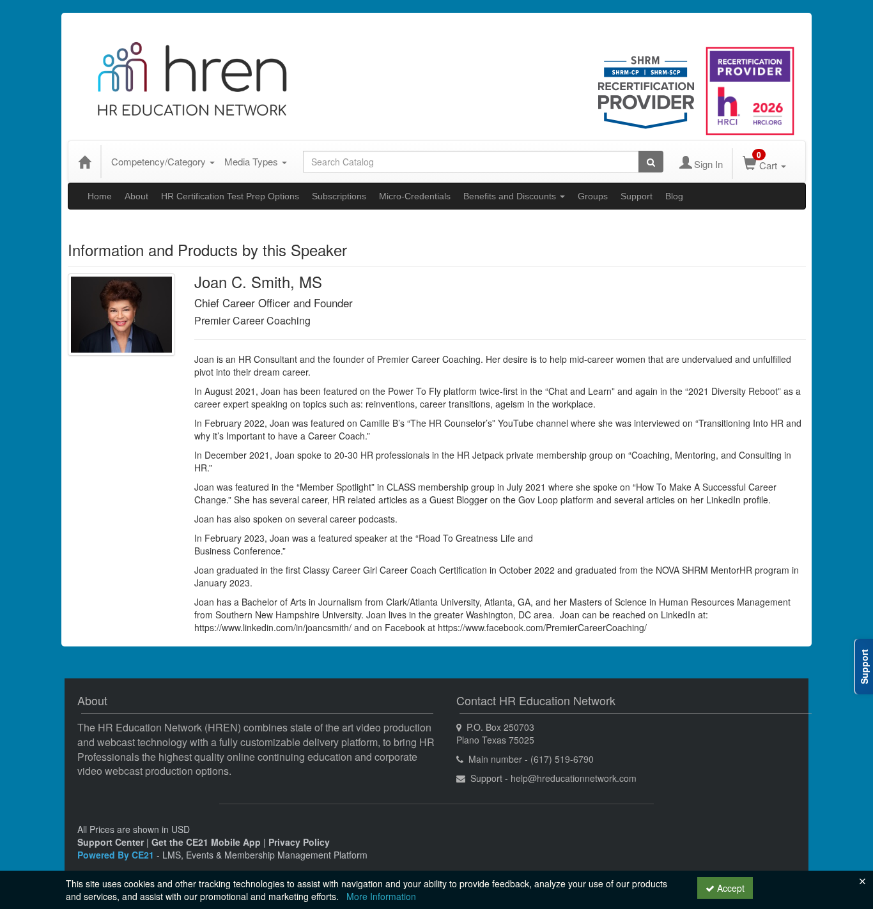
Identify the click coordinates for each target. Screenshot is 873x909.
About (136, 196)
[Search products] (650, 161)
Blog (674, 196)
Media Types (252, 161)
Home (100, 196)
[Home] (84, 162)
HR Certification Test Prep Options (230, 196)
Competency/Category (159, 161)
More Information (381, 896)
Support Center (110, 842)
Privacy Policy (299, 842)
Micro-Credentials (415, 196)
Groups (593, 196)
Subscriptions (339, 196)
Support (637, 196)
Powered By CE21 (117, 854)
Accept (730, 888)
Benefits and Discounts (511, 196)
